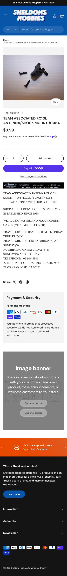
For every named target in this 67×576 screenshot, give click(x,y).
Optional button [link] (34, 403)
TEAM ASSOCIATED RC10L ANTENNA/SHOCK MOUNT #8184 (30, 42)
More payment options (33, 176)
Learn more (48, 2)
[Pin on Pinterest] (27, 282)
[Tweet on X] (14, 282)
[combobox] (33, 29)
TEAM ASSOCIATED (13, 113)
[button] (61, 15)
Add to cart (45, 158)
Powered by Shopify (37, 568)
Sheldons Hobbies (19, 568)
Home (6, 40)
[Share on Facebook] (21, 282)
